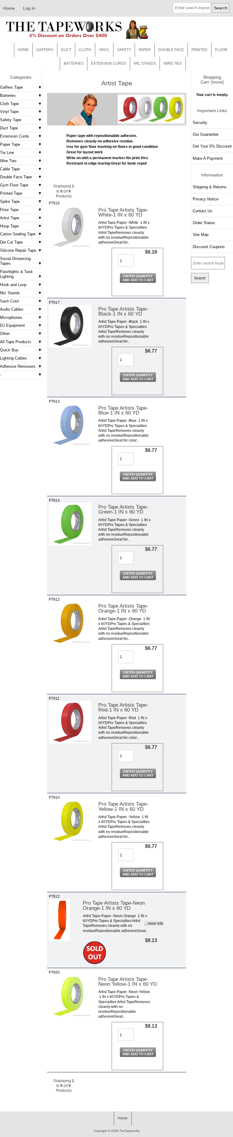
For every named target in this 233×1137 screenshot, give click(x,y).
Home (9, 8)
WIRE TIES (173, 63)
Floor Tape (9, 209)
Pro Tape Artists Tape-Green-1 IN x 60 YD (123, 509)
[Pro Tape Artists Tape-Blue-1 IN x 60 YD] (70, 445)
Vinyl (104, 50)
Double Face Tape (16, 177)
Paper (145, 50)
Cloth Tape (9, 103)
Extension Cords (14, 136)
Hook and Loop (13, 284)
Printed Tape (11, 193)
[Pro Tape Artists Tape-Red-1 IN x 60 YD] (70, 742)
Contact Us (202, 211)
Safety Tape (10, 120)
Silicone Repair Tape (18, 250)
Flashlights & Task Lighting (16, 274)
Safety (124, 50)
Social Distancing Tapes (15, 261)
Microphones (11, 317)
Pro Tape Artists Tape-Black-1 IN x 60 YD (123, 311)
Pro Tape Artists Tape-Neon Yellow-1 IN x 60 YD (127, 981)
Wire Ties (8, 161)
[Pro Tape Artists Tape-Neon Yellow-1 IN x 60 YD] (70, 1016)
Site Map (200, 234)
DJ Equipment (12, 325)
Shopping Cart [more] (212, 79)
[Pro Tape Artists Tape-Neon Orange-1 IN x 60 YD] (59, 940)
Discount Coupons (209, 246)
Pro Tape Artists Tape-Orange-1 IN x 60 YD (123, 608)
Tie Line (7, 152)
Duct (66, 50)
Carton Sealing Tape (17, 234)
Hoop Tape (9, 226)
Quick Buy (9, 350)
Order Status (204, 222)
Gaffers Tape (11, 87)
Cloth (85, 50)
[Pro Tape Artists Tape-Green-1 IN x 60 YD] (70, 544)
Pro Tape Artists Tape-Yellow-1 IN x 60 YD (123, 806)
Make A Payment (208, 158)
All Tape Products (15, 342)
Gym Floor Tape (14, 185)
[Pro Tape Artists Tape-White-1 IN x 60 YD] (70, 247)
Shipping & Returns (210, 187)
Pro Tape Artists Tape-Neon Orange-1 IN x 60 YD (114, 905)
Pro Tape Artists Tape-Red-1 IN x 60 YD (123, 707)
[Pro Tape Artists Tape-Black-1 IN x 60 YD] (70, 346)
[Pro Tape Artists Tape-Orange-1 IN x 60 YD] (70, 643)
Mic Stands (10, 293)
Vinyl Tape (9, 111)
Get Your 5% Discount (212, 146)
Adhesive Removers (17, 366)
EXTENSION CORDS (108, 63)
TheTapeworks (129, 1130)
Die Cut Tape (11, 242)
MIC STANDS (145, 63)
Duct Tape (9, 128)
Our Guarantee (205, 134)
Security (200, 122)
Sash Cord (9, 301)
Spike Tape (10, 201)
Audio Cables (11, 309)
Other (5, 333)
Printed (199, 50)
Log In (29, 8)
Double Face (171, 50)
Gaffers (44, 50)
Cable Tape (10, 169)
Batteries (73, 63)
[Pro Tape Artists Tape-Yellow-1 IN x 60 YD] (70, 841)
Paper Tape (10, 144)
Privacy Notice (205, 199)
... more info (153, 923)
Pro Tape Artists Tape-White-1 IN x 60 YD (123, 212)
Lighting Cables (13, 358)
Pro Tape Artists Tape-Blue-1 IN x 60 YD (123, 410)
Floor (221, 50)
